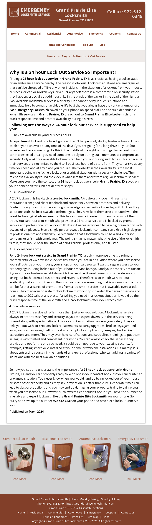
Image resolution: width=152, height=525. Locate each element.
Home (15, 33)
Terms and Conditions (61, 44)
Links (106, 517)
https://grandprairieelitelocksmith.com (90, 503)
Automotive (75, 33)
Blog (102, 44)
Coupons (115, 33)
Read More (19, 479)
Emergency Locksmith (133, 439)
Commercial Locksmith (19, 439)
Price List (87, 44)
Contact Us (134, 33)
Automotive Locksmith (95, 439)
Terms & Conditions (55, 517)
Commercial (33, 33)
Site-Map (93, 517)
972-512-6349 (133, 14)
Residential (54, 33)
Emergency (96, 33)
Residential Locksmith (57, 439)
